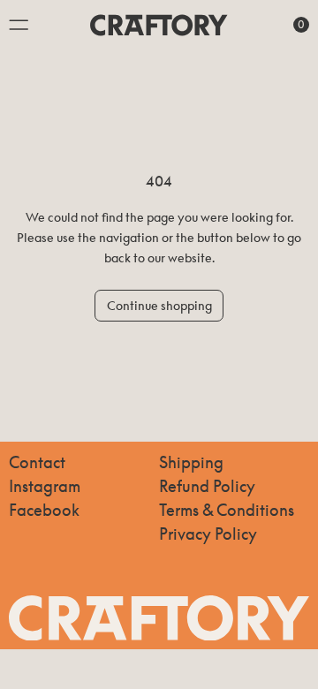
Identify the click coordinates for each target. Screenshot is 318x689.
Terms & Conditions (226, 509)
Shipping (191, 462)
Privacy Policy (208, 533)
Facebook (44, 509)
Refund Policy (207, 486)
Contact (37, 462)
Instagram (44, 486)
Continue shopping (159, 305)
